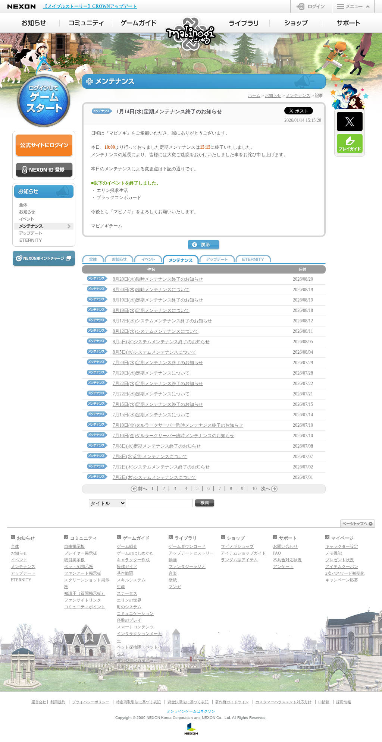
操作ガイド (127, 566)
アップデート (23, 573)
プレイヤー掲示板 (80, 553)
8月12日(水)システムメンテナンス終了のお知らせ (162, 320)
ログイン (312, 6)
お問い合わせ (285, 546)
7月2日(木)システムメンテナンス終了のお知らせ (161, 467)
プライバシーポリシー (90, 702)
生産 (121, 586)
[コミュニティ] (86, 23)
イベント (19, 560)
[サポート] (348, 23)
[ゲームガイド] (138, 23)
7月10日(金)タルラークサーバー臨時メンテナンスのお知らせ (173, 435)
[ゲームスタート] (43, 100)
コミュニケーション (135, 613)
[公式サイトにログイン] (44, 145)
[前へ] (134, 489)
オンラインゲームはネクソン (191, 711)
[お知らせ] (33, 23)
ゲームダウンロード (187, 546)
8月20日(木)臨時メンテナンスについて (151, 289)
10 (254, 488)
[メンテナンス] (43, 226)
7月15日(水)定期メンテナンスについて (151, 414)
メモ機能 (333, 553)
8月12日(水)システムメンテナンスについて (155, 331)
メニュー (353, 6)
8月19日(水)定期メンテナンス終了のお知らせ (158, 300)
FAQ (277, 553)
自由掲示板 (74, 546)
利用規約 (57, 702)
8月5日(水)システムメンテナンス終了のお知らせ (161, 341)
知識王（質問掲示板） (84, 593)
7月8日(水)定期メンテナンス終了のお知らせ (157, 446)
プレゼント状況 (339, 560)
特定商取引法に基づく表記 (138, 702)
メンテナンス (298, 95)
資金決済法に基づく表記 (188, 702)
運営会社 (38, 702)
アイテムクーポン (341, 566)
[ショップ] (296, 23)
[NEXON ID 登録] (44, 170)
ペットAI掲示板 (78, 566)
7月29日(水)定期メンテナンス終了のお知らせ (158, 362)
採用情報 (343, 702)
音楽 (173, 573)
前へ (142, 488)
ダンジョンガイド (133, 660)
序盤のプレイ (129, 620)
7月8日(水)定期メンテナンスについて (150, 456)
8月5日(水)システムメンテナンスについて (154, 352)
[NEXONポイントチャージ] (43, 258)
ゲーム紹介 (127, 546)
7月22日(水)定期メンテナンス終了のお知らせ (158, 383)
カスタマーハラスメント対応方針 (283, 702)
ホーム (254, 95)
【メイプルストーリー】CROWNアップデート (90, 6)
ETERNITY (21, 580)
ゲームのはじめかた (135, 553)
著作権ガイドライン (232, 702)
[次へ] (274, 489)
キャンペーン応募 (341, 580)
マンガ (175, 586)
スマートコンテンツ (135, 627)
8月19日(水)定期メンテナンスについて (151, 310)
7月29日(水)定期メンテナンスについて (151, 373)
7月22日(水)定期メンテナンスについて (151, 394)
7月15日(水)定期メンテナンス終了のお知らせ (158, 404)
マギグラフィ (129, 667)
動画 (173, 560)
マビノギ (191, 34)
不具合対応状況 (287, 560)
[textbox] (204, 180)
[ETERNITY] (43, 240)
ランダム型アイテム (239, 560)
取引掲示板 (74, 560)
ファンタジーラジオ (187, 566)
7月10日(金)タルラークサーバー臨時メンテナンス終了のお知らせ (178, 425)
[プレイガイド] (349, 143)
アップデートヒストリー (191, 553)
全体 (15, 546)
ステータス (127, 593)
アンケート (283, 566)
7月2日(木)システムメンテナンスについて (154, 477)
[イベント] (43, 219)
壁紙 (173, 580)
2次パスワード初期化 (344, 573)
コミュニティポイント (84, 606)
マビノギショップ (237, 546)
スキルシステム (131, 580)
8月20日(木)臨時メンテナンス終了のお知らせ (158, 279)
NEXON (21, 6)
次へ (265, 488)
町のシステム (129, 606)
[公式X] (349, 121)
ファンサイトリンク (82, 600)
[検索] (205, 503)
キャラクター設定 (341, 546)
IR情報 (323, 702)
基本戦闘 (125, 573)
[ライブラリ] (243, 23)
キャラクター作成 (133, 560)
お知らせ (273, 95)
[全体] (43, 205)
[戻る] (204, 245)
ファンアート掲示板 (82, 573)
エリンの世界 (129, 600)
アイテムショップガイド (243, 553)
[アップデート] (43, 233)
